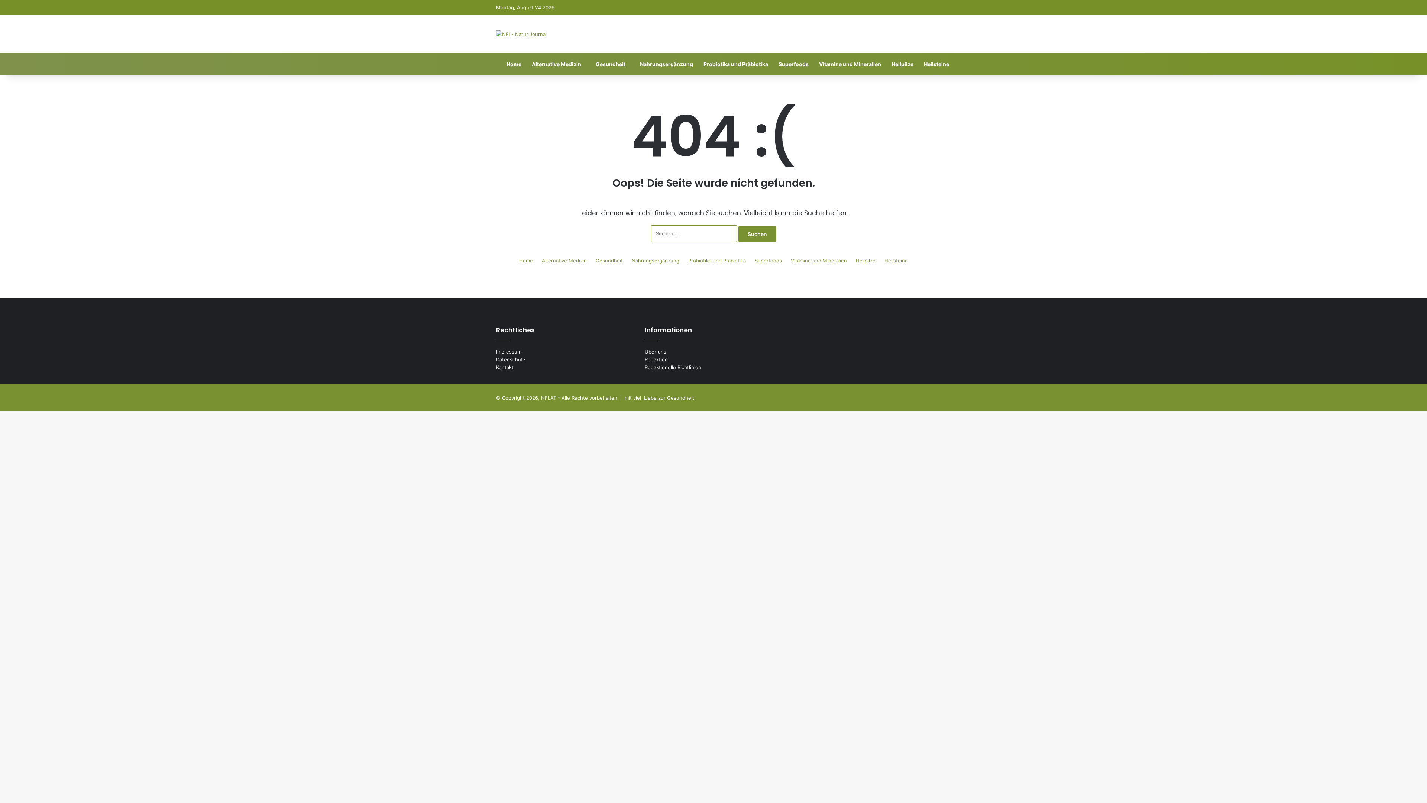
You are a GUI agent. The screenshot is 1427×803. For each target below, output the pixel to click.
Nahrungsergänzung (666, 64)
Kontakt (505, 367)
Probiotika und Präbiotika (735, 64)
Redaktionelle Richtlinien (673, 367)
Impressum (508, 352)
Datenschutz (510, 359)
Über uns (655, 352)
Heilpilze (902, 64)
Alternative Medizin (556, 64)
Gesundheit (610, 64)
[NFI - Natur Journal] (521, 34)
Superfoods (794, 64)
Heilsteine (936, 64)
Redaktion (656, 359)
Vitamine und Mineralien (850, 64)
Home (513, 64)
